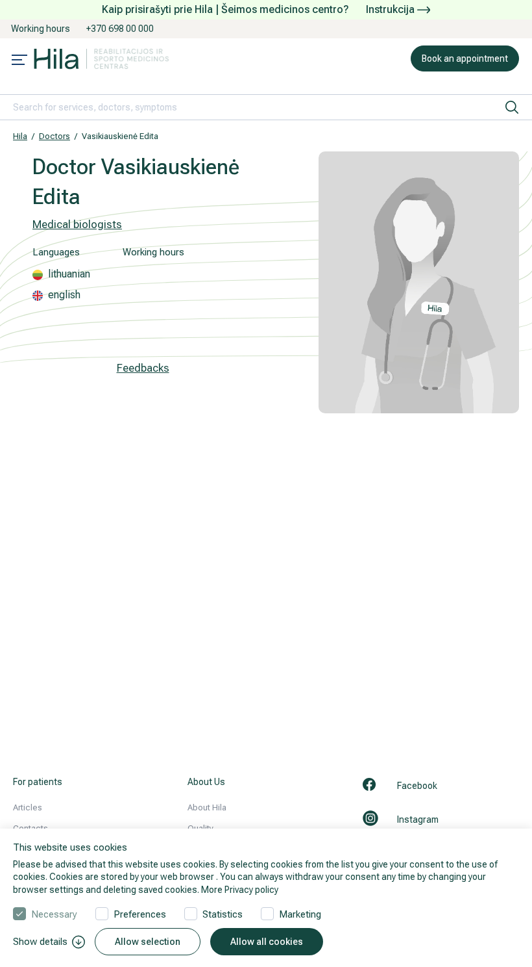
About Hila (206, 807)
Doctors (54, 136)
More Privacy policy (239, 889)
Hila (20, 136)
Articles (27, 807)
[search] (512, 107)
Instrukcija (391, 9)
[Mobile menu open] (19, 61)
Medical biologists (77, 224)
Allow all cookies (266, 941)
